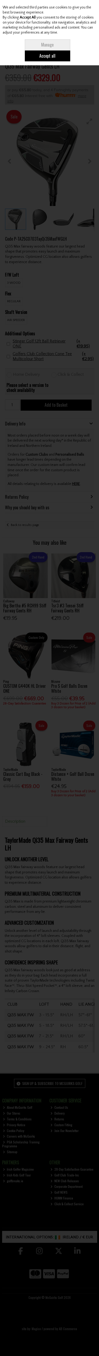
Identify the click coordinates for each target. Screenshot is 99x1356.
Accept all (47, 56)
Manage (47, 45)
